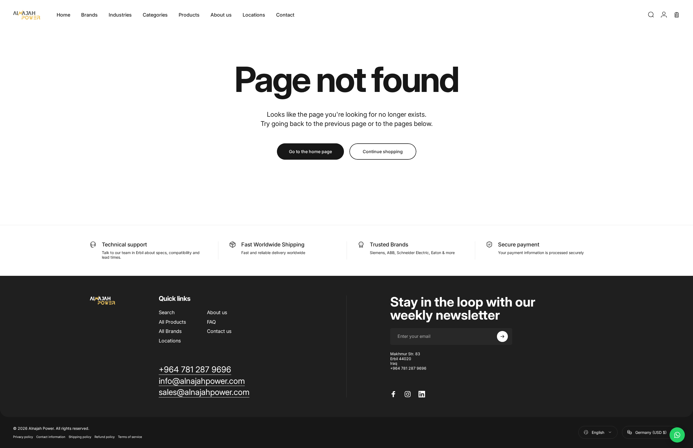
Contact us (219, 331)
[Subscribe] (502, 336)
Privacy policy (23, 437)
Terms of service (130, 437)
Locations (170, 341)
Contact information (50, 437)
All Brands (170, 331)
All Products (172, 322)
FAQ (211, 322)
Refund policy (104, 437)
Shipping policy (80, 437)
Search (167, 312)
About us (217, 312)
